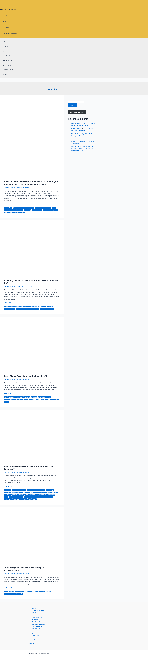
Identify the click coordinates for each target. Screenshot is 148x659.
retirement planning (53, 210)
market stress (20, 210)
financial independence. (10, 308)
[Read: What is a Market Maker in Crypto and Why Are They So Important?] (32, 462)
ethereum (51, 306)
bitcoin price (23, 490)
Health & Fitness (8, 56)
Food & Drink (36, 619)
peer (17, 308)
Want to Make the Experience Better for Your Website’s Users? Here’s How (82, 148)
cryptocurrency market (45, 492)
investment (48, 591)
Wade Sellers (75, 134)
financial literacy (16, 207)
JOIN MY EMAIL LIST (77, 112)
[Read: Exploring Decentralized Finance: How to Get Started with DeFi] (32, 276)
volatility (22, 212)
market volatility (27, 210)
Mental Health (7, 60)
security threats (23, 308)
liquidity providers (33, 494)
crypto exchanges (50, 490)
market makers (20, 497)
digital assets (54, 492)
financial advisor (8, 207)
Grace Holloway (76, 128)
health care (31, 207)
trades (25, 499)
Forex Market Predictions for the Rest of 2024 (25, 376)
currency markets (41, 397)
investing (43, 591)
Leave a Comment (9, 188)
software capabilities (18, 499)
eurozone (18, 399)
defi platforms (44, 306)
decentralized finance (32, 306)
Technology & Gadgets (38, 624)
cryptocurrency (24, 492)
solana (37, 308)
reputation (50, 497)
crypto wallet (23, 306)
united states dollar (54, 399)
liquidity (26, 494)
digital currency (30, 591)
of (32, 210)
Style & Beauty (7, 65)
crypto (35, 490)
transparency (45, 308)
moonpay (38, 497)
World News (35, 635)
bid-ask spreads (15, 490)
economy (49, 397)
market (14, 210)
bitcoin (6, 591)
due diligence (7, 494)
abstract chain (8, 490)
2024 (6, 397)
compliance (29, 490)
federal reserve (25, 399)
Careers (5, 46)
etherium (37, 591)
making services (51, 494)
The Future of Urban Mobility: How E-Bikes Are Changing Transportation (82, 141)
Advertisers (6, 27)
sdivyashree (75, 139)
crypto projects (8, 492)
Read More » (8, 204)
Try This (19, 188)
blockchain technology (14, 306)
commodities (34, 397)
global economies (40, 399)
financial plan (24, 207)
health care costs (38, 207)
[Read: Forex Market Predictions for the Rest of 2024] (32, 372)
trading (29, 499)
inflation (54, 207)
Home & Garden (8, 69)
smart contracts (31, 308)
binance (6, 306)
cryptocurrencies (15, 492)
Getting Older (36, 628)
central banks (27, 397)
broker (16, 591)
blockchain (11, 591)
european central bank (9, 399)
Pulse (5, 74)
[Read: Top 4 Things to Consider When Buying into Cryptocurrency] (32, 563)
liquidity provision (42, 494)
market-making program (29, 497)
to (40, 308)
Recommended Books (10, 34)
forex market (32, 399)
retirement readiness (9, 212)
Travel (33, 633)
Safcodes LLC (75, 146)
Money (5, 51)
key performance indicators (17, 494)
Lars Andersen (75, 123)
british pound (19, 397)
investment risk (8, 210)
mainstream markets (9, 593)
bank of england (12, 397)
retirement (45, 210)
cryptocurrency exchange (34, 492)
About (5, 21)
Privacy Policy (32, 639)
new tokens (44, 497)
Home (5, 15)
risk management (8, 499)
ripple (16, 593)
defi (39, 306)
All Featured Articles (9, 42)
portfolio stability (38, 210)
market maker (12, 497)
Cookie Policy (32, 643)
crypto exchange (41, 490)
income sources (47, 207)
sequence (17, 212)
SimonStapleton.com (9, 9)
